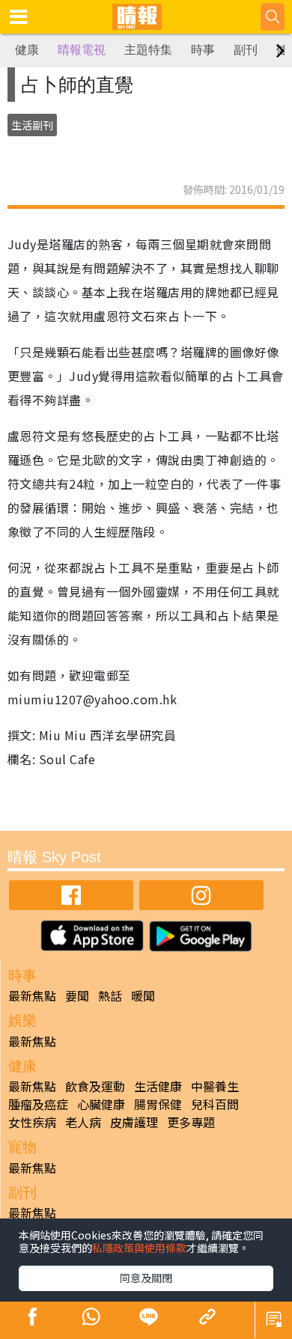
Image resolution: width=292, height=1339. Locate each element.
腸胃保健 (158, 1104)
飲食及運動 (95, 1086)
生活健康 (158, 1086)
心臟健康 (101, 1104)
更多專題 (191, 1122)
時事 (203, 49)
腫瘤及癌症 (38, 1104)
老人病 (83, 1122)
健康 (27, 49)
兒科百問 (215, 1104)
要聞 (77, 995)
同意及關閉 (146, 1277)
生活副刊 (32, 125)
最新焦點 (32, 995)
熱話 (110, 995)
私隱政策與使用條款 (139, 1247)
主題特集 (148, 49)
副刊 (246, 49)
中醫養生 (215, 1086)
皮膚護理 (134, 1122)
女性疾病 (32, 1122)
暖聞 (143, 995)
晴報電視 (82, 49)
